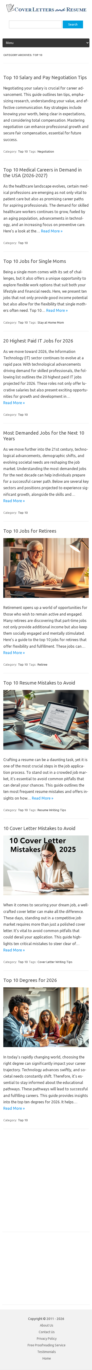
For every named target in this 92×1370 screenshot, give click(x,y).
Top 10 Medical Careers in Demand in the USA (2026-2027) (42, 172)
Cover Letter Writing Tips (55, 961)
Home (46, 1358)
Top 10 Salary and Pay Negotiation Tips (45, 77)
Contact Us (47, 1332)
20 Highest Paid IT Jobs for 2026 (38, 340)
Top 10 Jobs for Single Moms (34, 261)
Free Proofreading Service (47, 1345)
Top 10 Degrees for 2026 (30, 980)
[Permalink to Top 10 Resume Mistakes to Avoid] (46, 748)
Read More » (52, 231)
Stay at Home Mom (51, 322)
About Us (46, 1325)
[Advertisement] (46, 1183)
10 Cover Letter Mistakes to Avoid (39, 828)
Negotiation (46, 151)
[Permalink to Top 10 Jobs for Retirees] (46, 596)
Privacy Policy (47, 1338)
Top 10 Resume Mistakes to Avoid (39, 682)
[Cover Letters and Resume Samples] (46, 11)
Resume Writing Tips (52, 810)
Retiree (42, 664)
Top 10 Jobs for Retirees (29, 531)
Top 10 (23, 151)
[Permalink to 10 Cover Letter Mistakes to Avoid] (46, 894)
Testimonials (46, 1352)
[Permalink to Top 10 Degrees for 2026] (46, 1046)
